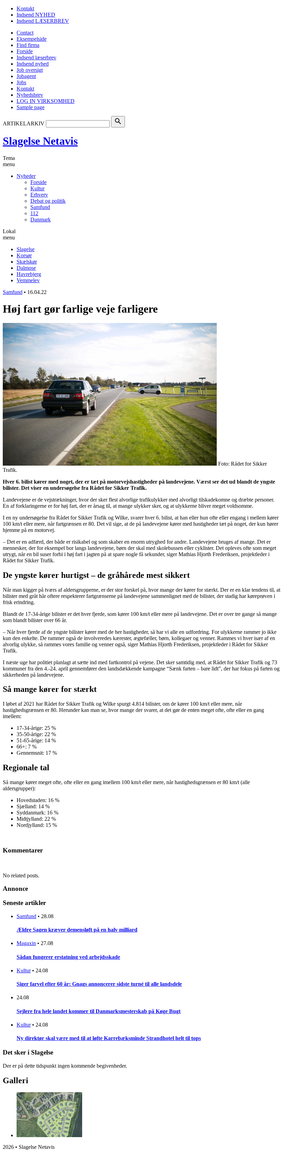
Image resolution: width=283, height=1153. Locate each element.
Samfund (40, 207)
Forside (25, 51)
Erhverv (39, 195)
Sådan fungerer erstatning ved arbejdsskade (68, 957)
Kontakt (25, 8)
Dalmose (26, 268)
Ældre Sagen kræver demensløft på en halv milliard (77, 930)
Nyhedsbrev (30, 95)
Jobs (21, 82)
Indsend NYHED (36, 15)
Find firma (28, 45)
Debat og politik (48, 201)
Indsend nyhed (33, 64)
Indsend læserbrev (36, 57)
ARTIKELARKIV (24, 123)
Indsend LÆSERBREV (43, 21)
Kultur (37, 188)
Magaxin (26, 943)
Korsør (24, 255)
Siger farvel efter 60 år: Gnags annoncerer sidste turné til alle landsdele (99, 984)
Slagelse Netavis (40, 141)
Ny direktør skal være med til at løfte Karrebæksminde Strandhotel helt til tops (109, 1038)
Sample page (31, 107)
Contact (25, 33)
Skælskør (27, 262)
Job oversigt (30, 70)
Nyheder (26, 176)
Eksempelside (32, 39)
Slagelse (26, 249)
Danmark (40, 219)
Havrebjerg (29, 274)
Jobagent (26, 76)
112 (34, 213)
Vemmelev (28, 280)
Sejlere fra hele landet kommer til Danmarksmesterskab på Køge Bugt (98, 1011)
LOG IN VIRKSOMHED (46, 101)
